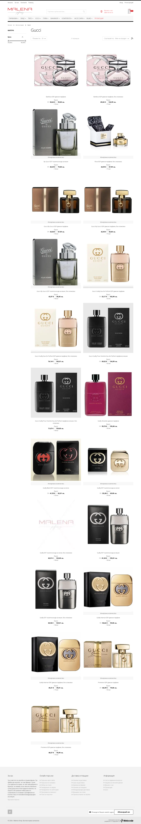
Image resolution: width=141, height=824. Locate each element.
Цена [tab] (9, 37)
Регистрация (129, 3)
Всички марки (20, 25)
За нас (17, 3)
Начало (10, 3)
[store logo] (20, 11)
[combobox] (66, 11)
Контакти (24, 3)
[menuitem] (13, 18)
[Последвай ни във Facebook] (10, 812)
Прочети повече (13, 800)
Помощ (30, 3)
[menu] (70, 19)
